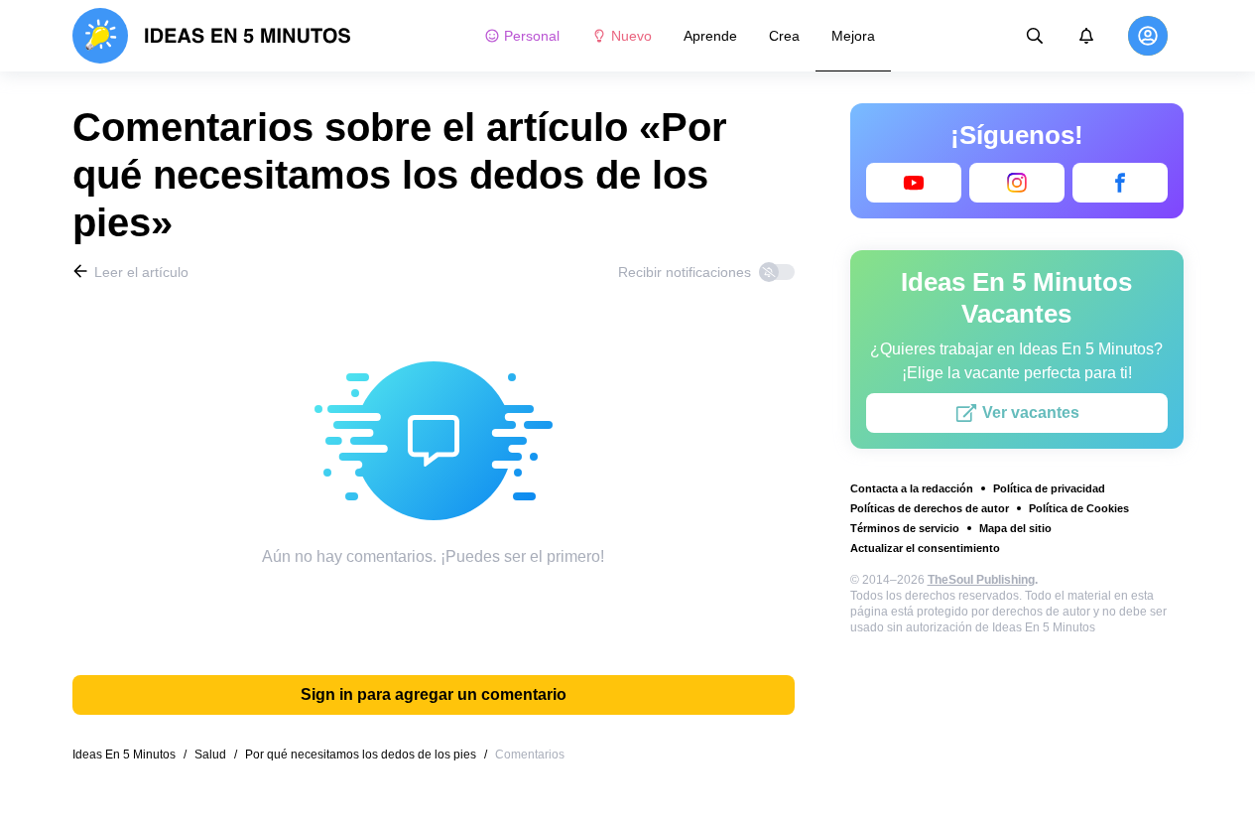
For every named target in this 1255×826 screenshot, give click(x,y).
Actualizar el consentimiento (925, 548)
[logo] (211, 35)
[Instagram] (1017, 183)
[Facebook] (1120, 183)
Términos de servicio (904, 528)
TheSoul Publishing (981, 580)
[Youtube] (913, 183)
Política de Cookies (1079, 508)
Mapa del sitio (1015, 528)
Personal (532, 36)
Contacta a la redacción (911, 488)
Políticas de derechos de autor (929, 508)
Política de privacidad (1049, 488)
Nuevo (631, 36)
